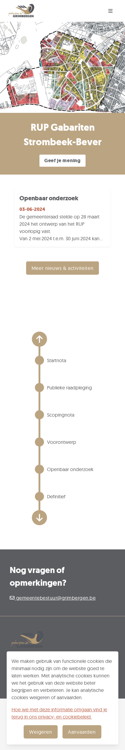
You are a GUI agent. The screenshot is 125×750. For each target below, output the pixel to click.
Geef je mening (62, 160)
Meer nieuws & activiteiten (63, 268)
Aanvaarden (82, 732)
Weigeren (40, 732)
